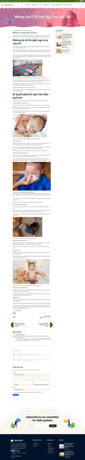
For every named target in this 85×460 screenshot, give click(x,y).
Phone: (13, 457)
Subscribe (53, 425)
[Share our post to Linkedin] (50, 316)
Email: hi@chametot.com (17, 456)
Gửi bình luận (15, 394)
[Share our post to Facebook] (44, 316)
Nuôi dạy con (38, 18)
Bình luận (14, 372)
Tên (13, 382)
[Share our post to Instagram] (46, 316)
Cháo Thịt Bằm (65, 50)
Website (14, 387)
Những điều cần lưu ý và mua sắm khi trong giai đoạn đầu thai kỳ (67, 36)
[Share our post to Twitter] (48, 316)
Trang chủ (33, 18)
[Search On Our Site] (82, 5)
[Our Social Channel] (80, 1)
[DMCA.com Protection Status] (16, 450)
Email (33, 382)
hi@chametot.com (26, 1)
